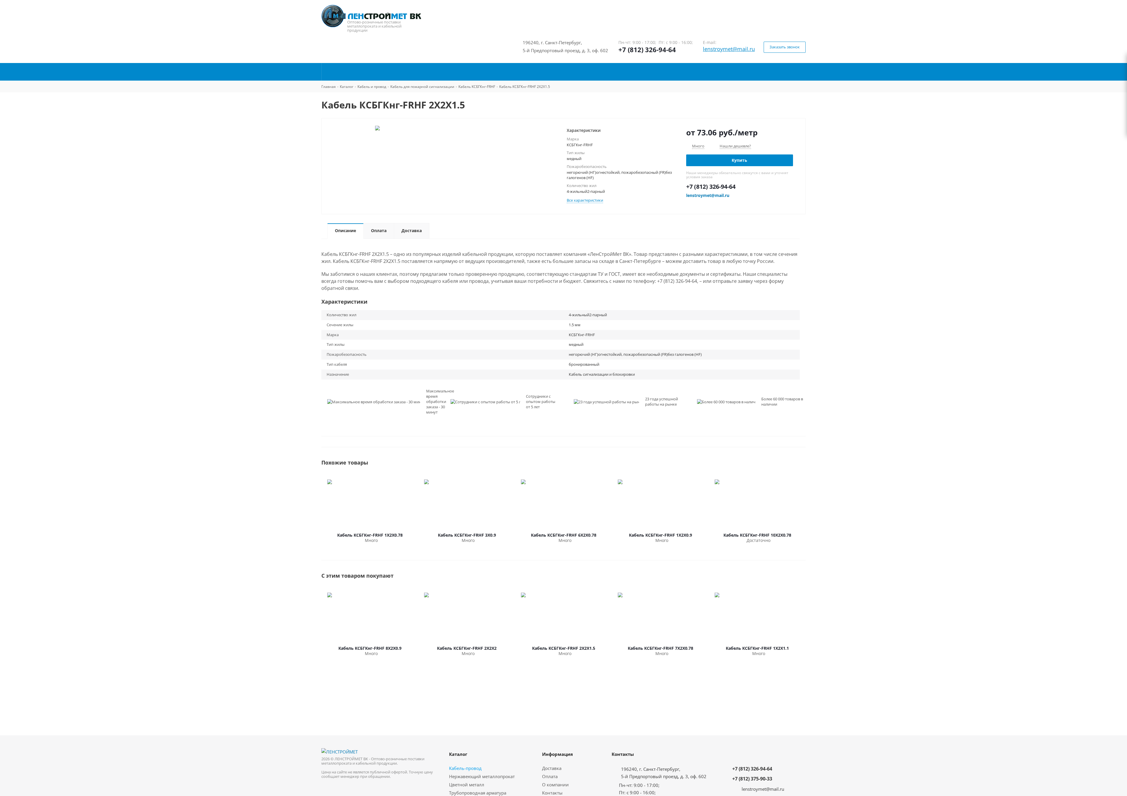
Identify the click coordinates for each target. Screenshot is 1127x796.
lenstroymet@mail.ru (729, 48)
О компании (555, 785)
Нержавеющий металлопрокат (482, 776)
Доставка (551, 768)
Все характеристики (585, 200)
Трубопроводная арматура (477, 793)
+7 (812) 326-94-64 (647, 49)
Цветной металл (466, 785)
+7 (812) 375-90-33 (752, 778)
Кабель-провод (465, 768)
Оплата (550, 776)
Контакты (552, 793)
